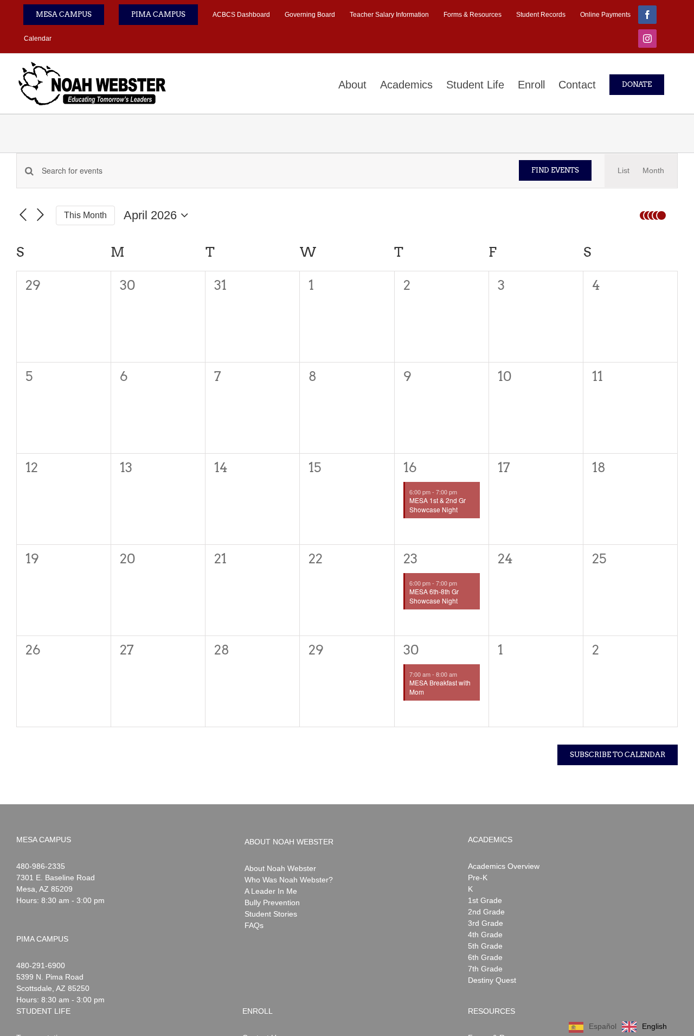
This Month (85, 215)
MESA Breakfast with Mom (440, 687)
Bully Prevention (272, 902)
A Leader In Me (271, 891)
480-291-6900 (40, 965)
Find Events (555, 170)
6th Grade (485, 957)
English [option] (654, 1026)
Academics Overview (503, 866)
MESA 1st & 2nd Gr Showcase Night (437, 504)
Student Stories (271, 914)
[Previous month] (22, 215)
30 (411, 650)
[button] (656, 215)
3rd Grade (485, 923)
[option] (644, 1026)
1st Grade (485, 900)
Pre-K (477, 877)
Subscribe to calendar (617, 755)
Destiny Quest (492, 980)
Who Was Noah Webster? (289, 879)
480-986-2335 (40, 866)
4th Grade (485, 934)
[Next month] (40, 215)
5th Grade (485, 946)
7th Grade (485, 968)
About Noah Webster (280, 868)
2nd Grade (486, 911)
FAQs (254, 925)
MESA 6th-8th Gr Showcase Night (434, 596)
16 (410, 467)
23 (410, 559)
